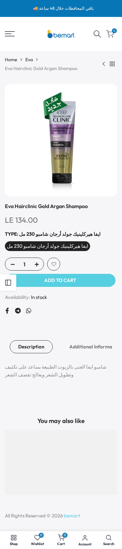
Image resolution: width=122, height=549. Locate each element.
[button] (53, 264)
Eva (29, 60)
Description (31, 347)
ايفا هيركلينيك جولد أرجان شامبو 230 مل (47, 246)
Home (11, 60)
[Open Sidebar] (8, 282)
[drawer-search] (97, 34)
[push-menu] (10, 33)
